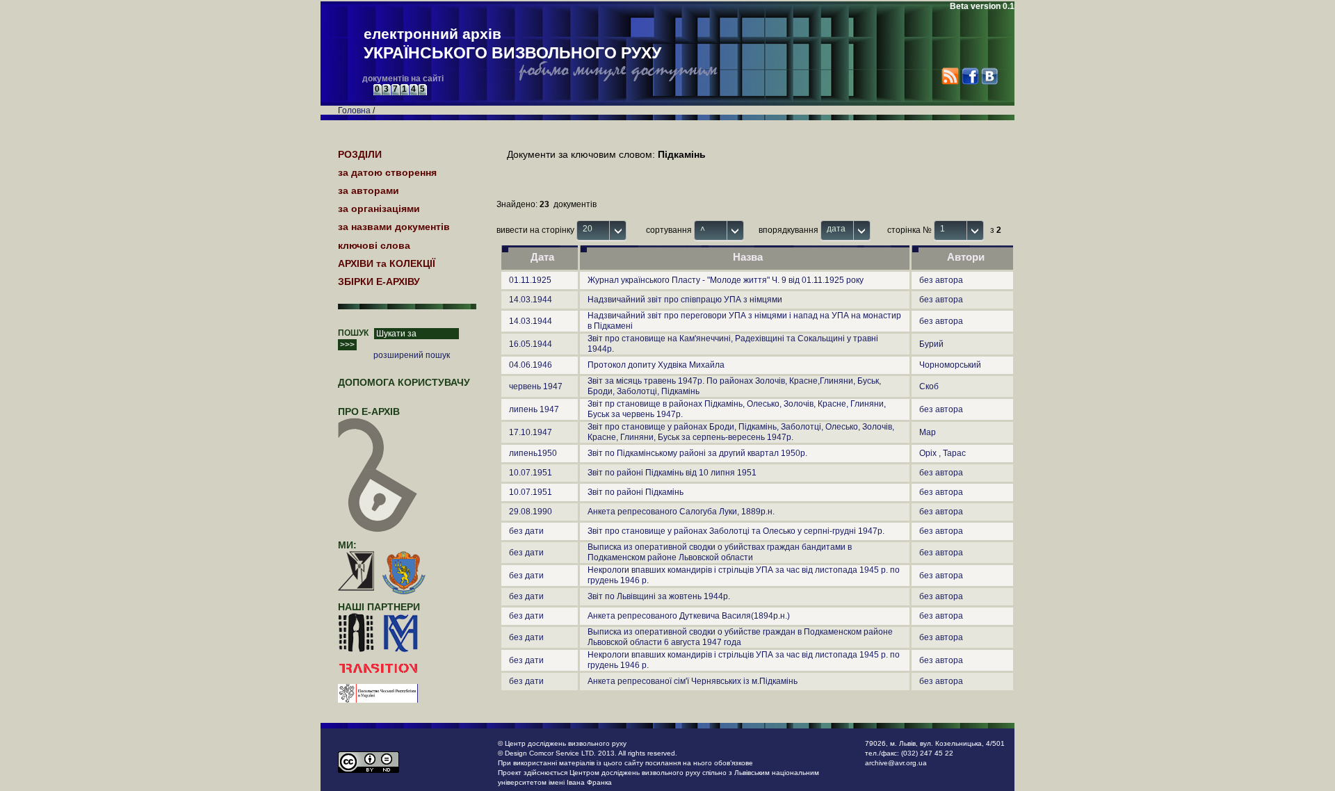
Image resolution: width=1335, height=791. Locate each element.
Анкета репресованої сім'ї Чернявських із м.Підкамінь (693, 681)
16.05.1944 (530, 344)
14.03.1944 (530, 299)
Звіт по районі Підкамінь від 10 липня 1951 (672, 473)
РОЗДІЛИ (360, 154)
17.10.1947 (530, 432)
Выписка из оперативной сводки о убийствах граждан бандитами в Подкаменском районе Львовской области (720, 552)
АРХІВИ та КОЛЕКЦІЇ (386, 263)
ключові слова (374, 245)
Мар (927, 432)
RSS (950, 76)
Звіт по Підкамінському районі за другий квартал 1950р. (697, 453)
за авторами (368, 190)
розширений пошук (411, 355)
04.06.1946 (530, 365)
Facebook (969, 76)
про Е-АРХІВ (369, 411)
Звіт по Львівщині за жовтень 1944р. (659, 596)
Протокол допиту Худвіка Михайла (656, 365)
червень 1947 (536, 386)
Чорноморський (950, 365)
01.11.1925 (530, 280)
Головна (354, 110)
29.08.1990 (530, 511)
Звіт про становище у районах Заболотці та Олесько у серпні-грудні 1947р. (736, 531)
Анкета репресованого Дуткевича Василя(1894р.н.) (689, 616)
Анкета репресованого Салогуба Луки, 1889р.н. (681, 511)
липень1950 (533, 453)
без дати (526, 531)
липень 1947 (534, 409)
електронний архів (512, 44)
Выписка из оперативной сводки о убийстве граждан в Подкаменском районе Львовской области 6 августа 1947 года (740, 637)
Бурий (931, 344)
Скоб (929, 386)
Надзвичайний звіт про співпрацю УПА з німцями (685, 299)
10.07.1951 (530, 473)
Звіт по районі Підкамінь (635, 492)
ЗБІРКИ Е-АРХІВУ (379, 281)
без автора (941, 280)
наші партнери (379, 606)
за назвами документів (394, 226)
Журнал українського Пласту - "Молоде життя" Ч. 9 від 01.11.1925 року (726, 280)
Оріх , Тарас (942, 453)
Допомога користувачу (404, 382)
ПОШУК (353, 333)
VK (989, 76)
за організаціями (379, 208)
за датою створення (387, 172)
